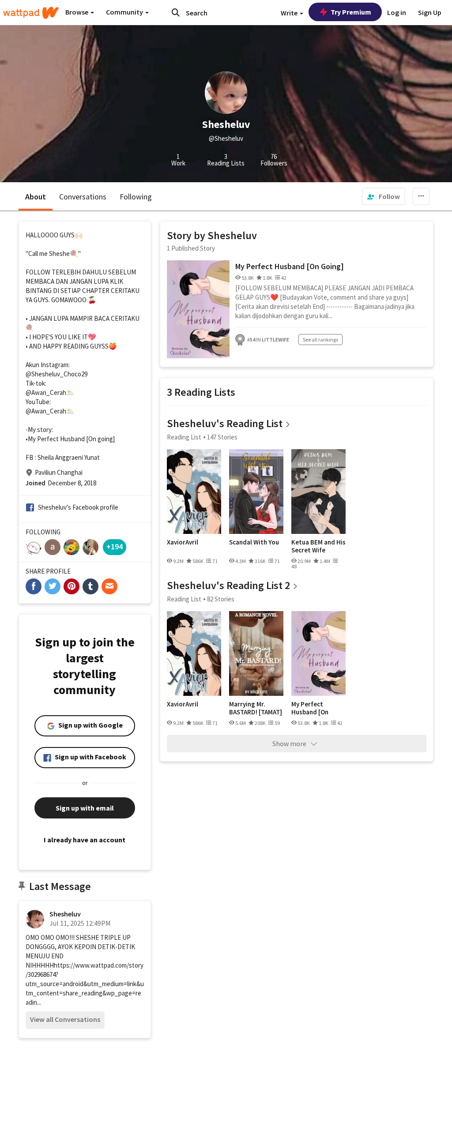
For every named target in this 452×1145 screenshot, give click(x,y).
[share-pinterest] (71, 586)
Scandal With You (254, 542)
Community (125, 12)
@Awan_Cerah (46, 392)
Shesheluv (65, 914)
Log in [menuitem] (396, 12)
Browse (77, 12)
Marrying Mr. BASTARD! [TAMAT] (255, 708)
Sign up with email (85, 807)
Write (290, 12)
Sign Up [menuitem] (429, 12)
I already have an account (84, 839)
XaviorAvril (182, 542)
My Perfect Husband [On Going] (289, 266)
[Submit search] (175, 12)
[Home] (31, 13)
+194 (114, 546)
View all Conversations (65, 1019)
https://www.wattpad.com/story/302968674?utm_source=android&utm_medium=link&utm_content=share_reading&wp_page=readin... (85, 983)
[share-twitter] (52, 586)
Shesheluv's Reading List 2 (228, 585)
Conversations (82, 196)
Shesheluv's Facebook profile (78, 507)
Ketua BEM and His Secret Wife (318, 546)
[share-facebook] (33, 586)
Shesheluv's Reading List (224, 423)
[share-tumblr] (90, 586)
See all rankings (320, 339)
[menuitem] (383, 196)
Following (136, 196)
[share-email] (109, 586)
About (35, 196)
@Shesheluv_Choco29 (56, 374)
